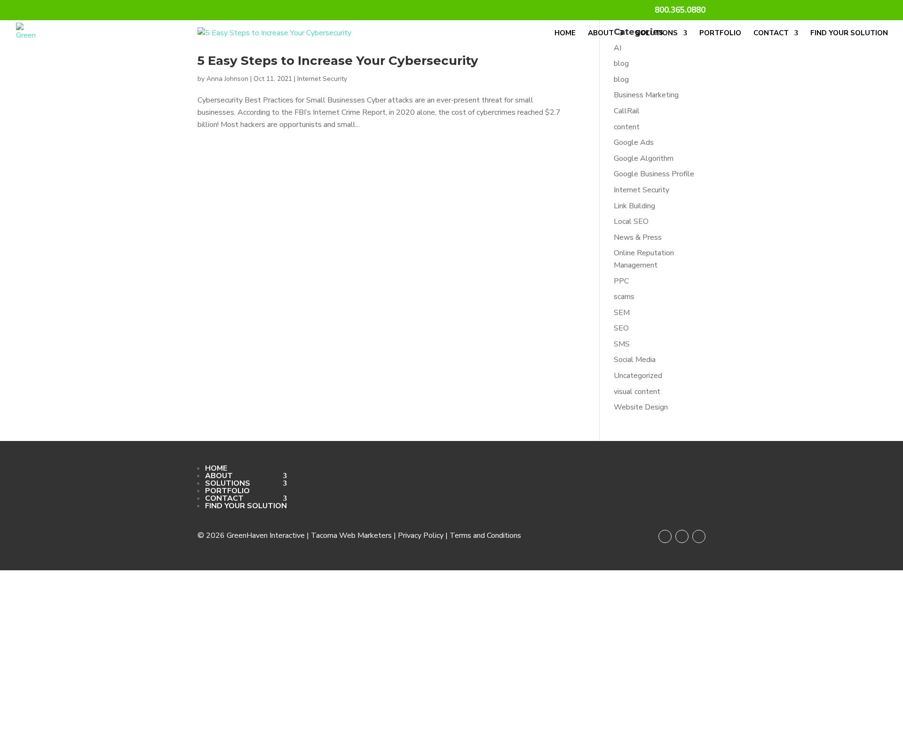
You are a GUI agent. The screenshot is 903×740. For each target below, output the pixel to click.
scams (624, 296)
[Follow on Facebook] (665, 536)
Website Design (641, 407)
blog (621, 63)
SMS (622, 344)
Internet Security (322, 78)
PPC (621, 281)
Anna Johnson (227, 78)
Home (565, 34)
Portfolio (720, 34)
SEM (622, 312)
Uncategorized (638, 375)
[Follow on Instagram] (682, 536)
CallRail (627, 111)
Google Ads (634, 142)
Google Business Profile (654, 174)
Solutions (656, 34)
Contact (771, 34)
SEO (621, 328)
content (627, 127)
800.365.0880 (680, 11)
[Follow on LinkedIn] (698, 536)
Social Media (635, 359)
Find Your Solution (849, 34)
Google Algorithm (643, 158)
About (601, 34)
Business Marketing (646, 95)
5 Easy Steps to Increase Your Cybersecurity (338, 60)
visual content (637, 391)
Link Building (634, 206)
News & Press (638, 237)
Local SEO (631, 221)
